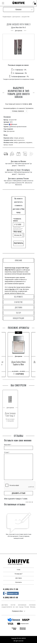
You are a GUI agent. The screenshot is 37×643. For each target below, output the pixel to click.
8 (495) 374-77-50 (10, 589)
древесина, (22, 142)
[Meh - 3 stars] (29, 500)
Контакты (18, 582)
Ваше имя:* (7, 444)
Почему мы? (18, 574)
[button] (34, 3)
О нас (18, 569)
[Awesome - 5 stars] (32, 500)
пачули (11, 145)
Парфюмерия (7, 16)
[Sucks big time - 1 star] (26, 500)
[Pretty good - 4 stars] (30, 500)
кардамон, (29, 142)
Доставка (18, 578)
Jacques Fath (25, 16)
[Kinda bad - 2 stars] (27, 500)
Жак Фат (12, 289)
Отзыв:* (6, 452)
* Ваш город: (17, 231)
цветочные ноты (19, 140)
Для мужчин (16, 16)
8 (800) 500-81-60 (10, 597)
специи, (16, 138)
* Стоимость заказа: (17, 220)
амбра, (16, 142)
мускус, (6, 145)
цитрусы (21, 138)
